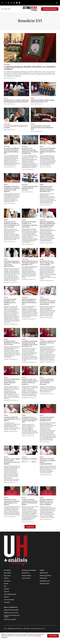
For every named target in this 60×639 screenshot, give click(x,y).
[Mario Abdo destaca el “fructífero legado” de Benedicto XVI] (30, 252)
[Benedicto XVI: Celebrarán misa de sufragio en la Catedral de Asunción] (30, 139)
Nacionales (7, 64)
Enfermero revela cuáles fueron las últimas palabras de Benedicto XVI (47, 189)
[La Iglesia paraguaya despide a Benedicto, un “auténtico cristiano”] (30, 47)
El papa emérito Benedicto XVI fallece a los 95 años (12, 342)
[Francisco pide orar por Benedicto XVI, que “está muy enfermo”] (48, 370)
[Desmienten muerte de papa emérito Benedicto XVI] (48, 408)
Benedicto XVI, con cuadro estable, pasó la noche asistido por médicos (30, 381)
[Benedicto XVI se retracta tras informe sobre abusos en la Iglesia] (12, 491)
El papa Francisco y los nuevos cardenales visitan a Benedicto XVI (30, 419)
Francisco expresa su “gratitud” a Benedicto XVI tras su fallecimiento (12, 263)
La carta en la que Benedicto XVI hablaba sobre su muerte (10, 301)
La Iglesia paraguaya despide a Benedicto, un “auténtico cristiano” (30, 68)
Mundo (6, 98)
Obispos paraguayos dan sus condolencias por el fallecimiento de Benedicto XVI (47, 224)
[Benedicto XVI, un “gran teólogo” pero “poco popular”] (48, 252)
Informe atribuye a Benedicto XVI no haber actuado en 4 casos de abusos (46, 502)
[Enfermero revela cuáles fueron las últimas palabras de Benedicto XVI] (48, 177)
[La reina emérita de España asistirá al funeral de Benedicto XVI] (43, 115)
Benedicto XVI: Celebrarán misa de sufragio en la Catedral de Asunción (30, 150)
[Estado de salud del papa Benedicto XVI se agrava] (12, 408)
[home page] (30, 9)
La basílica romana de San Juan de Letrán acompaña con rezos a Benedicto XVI (30, 343)
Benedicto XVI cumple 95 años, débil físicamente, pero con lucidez (12, 461)
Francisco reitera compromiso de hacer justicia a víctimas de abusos (30, 502)
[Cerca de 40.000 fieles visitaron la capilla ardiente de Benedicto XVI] (48, 139)
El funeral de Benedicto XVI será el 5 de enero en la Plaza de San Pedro (47, 301)
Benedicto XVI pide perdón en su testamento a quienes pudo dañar (29, 224)
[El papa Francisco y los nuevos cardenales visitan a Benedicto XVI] (30, 408)
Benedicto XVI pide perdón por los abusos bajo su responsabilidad (47, 461)
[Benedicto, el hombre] (30, 450)
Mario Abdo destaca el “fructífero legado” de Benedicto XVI (30, 262)
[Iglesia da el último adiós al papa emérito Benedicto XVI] (43, 89)
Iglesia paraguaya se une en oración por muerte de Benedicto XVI (29, 301)
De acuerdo (53, 635)
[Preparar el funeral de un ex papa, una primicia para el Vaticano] (12, 370)
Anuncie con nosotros (29, 570)
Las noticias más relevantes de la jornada (16, 126)
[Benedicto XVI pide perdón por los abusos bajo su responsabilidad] (48, 450)
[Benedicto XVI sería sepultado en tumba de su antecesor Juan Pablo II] (12, 177)
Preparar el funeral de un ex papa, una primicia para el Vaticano (11, 381)
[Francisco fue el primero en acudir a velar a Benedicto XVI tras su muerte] (12, 213)
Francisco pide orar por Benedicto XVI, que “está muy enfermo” (47, 381)
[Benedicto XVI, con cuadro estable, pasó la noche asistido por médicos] (30, 370)
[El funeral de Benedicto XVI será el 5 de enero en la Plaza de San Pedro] (48, 290)
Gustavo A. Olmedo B (33, 461)
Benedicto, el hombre (29, 459)
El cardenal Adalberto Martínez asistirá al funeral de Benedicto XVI (11, 150)
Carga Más (30, 527)
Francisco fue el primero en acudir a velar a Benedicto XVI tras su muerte (12, 224)
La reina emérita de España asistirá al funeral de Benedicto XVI (42, 127)
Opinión (24, 457)
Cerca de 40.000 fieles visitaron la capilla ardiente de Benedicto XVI (48, 150)
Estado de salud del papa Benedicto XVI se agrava (12, 418)
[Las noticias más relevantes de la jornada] (16, 115)
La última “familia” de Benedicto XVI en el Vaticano (48, 342)
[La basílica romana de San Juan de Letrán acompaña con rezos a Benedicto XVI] (30, 332)
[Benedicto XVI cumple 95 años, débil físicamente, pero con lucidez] (12, 450)
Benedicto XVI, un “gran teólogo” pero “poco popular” (47, 262)
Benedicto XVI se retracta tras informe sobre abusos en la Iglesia (11, 502)
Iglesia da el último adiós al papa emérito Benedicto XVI (42, 101)
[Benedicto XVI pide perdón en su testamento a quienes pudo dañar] (30, 213)
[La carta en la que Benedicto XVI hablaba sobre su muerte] (12, 290)
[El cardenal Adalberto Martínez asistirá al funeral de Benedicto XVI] (12, 139)
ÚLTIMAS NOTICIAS (49, 9)
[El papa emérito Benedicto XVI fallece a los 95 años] (12, 332)
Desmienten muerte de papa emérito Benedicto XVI (47, 418)
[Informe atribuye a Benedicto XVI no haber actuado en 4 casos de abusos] (48, 491)
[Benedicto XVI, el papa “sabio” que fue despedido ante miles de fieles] (16, 89)
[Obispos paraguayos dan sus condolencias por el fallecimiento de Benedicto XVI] (48, 213)
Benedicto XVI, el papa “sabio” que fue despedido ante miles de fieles (16, 101)
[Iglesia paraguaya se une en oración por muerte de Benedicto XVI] (30, 290)
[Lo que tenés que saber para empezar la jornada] (30, 177)
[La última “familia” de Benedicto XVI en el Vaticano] (48, 332)
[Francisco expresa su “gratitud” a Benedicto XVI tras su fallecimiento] (12, 252)
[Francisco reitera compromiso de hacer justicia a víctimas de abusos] (30, 491)
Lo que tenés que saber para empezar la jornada (30, 188)
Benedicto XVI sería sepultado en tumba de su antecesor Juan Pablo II (12, 189)
